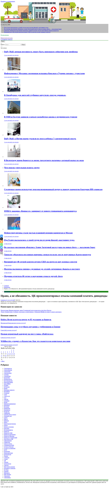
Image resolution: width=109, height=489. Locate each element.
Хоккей (6, 471)
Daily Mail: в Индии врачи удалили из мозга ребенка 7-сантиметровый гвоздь (40, 138)
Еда (5, 397)
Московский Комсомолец (8, 323)
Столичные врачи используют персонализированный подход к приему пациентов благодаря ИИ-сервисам (53, 189)
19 (5, 355)
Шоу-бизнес (7, 474)
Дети (5, 394)
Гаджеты (6, 393)
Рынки (6, 456)
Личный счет (8, 416)
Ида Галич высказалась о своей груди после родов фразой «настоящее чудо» (26, 27)
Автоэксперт (8, 373)
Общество (7, 442)
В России (7, 387)
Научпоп (6, 428)
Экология (7, 476)
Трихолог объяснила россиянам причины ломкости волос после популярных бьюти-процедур (31, 30)
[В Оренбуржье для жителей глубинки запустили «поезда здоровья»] (13, 91)
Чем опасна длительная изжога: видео (22, 167)
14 (10, 354)
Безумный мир (8, 380)
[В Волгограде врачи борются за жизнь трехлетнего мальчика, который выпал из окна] (13, 156)
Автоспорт (7, 371)
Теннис (6, 462)
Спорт (6, 459)
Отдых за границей (9, 448)
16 (14, 354)
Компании (7, 291)
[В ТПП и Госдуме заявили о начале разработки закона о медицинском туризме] (13, 113)
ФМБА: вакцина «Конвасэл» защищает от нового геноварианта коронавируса (40, 211)
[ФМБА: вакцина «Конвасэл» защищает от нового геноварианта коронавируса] (13, 207)
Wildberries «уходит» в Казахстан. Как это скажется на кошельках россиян (35, 341)
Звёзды (6, 399)
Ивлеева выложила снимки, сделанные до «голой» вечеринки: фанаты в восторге (42, 269)
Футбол (6, 470)
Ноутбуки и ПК (8, 439)
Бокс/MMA (7, 384)
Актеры (6, 374)
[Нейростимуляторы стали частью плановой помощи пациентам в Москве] (13, 229)
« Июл (2, 361)
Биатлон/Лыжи (8, 382)
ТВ (5, 460)
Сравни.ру (4, 300)
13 (8, 354)
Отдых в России (9, 447)
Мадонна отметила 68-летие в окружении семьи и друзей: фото (33, 276)
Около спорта (8, 443)
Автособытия (8, 370)
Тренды (6, 465)
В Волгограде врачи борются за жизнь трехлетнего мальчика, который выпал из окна (44, 160)
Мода (5, 422)
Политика (7, 451)
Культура (6, 411)
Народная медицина (10, 423)
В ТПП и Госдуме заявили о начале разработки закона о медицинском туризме (40, 117)
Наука (6, 425)
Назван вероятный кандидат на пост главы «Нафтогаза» (27, 334)
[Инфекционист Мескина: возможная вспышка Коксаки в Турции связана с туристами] (13, 69)
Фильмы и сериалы (9, 468)
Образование (8, 440)
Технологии (7, 463)
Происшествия (8, 453)
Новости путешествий (10, 437)
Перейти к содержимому (8, 1)
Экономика (7, 477)
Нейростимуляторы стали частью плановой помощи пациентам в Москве (38, 233)
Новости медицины (10, 434)
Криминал (7, 410)
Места (6, 419)
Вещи (5, 388)
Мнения (6, 420)
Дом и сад (7, 396)
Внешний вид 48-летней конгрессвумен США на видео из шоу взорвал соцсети (27, 32)
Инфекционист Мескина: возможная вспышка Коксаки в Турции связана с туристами (44, 73)
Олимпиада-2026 (9, 445)
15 (12, 354)
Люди (5, 417)
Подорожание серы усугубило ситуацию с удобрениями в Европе (30, 327)
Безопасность (8, 379)
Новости (6, 431)
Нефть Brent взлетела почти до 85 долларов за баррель (26, 319)
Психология (7, 454)
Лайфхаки (7, 413)
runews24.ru (4, 345)
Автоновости (8, 368)
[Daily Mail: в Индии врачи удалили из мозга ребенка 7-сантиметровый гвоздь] (13, 135)
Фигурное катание (9, 466)
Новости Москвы (9, 436)
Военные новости (9, 390)
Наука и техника (9, 427)
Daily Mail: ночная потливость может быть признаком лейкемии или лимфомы (41, 52)
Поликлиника (5, 35)
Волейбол (7, 391)
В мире (6, 385)
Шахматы (7, 473)
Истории (6, 407)
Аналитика (7, 376)
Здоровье (6, 400)
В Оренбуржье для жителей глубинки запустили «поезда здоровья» (35, 95)
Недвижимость (8, 430)
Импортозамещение (10, 404)
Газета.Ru (3, 330)
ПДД (5, 450)
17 (1, 355)
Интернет (7, 405)
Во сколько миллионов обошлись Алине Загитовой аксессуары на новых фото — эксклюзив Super (33, 29)
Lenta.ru (3, 337)
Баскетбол (7, 377)
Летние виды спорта (10, 414)
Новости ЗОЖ (8, 433)
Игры (5, 402)
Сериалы (6, 457)
